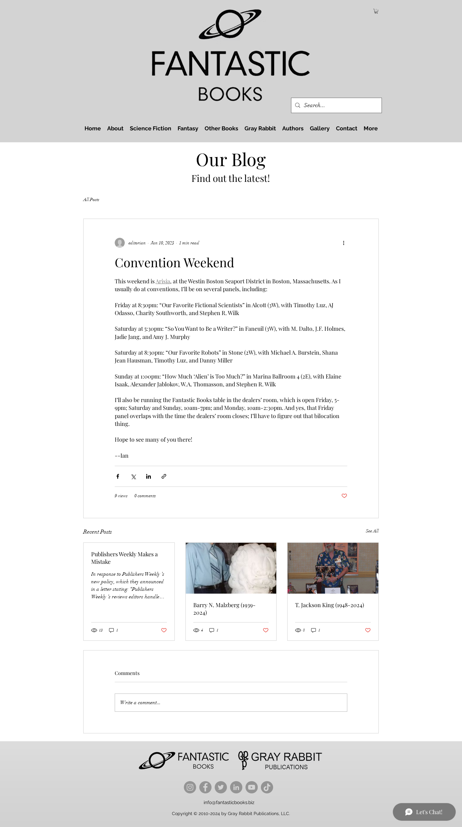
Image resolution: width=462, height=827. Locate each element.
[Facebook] (205, 787)
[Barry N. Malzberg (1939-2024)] (231, 568)
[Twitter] (221, 787)
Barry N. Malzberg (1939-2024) (224, 608)
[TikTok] (267, 787)
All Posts (91, 199)
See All (372, 531)
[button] (376, 11)
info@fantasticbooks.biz (229, 802)
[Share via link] (164, 476)
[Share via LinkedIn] (148, 476)
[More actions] (343, 243)
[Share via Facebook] (118, 476)
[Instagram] (190, 787)
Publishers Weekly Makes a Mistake (124, 557)
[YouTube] (251, 787)
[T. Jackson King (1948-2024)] (333, 568)
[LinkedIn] (236, 787)
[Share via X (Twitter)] (133, 476)
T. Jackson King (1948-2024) (329, 605)
